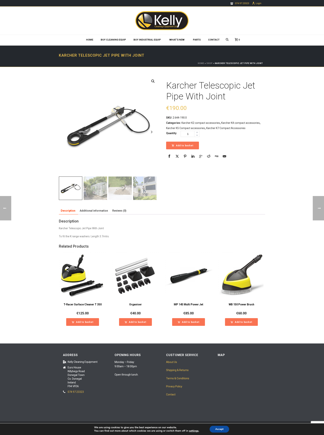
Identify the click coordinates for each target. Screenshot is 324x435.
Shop (209, 63)
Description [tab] (68, 210)
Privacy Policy (174, 386)
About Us (171, 362)
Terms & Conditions (177, 378)
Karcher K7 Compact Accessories (225, 128)
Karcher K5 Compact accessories (185, 128)
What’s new (176, 39)
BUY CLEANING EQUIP (113, 39)
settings (194, 431)
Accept (219, 429)
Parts (197, 39)
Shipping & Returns (177, 370)
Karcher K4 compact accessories (240, 122)
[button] (153, 81)
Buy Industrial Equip (147, 39)
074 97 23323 (242, 3)
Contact (214, 39)
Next (151, 131)
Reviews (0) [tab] (119, 210)
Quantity (171, 133)
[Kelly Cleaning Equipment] (162, 21)
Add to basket (184, 145)
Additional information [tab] (94, 210)
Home (89, 39)
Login (258, 3)
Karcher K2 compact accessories (201, 122)
